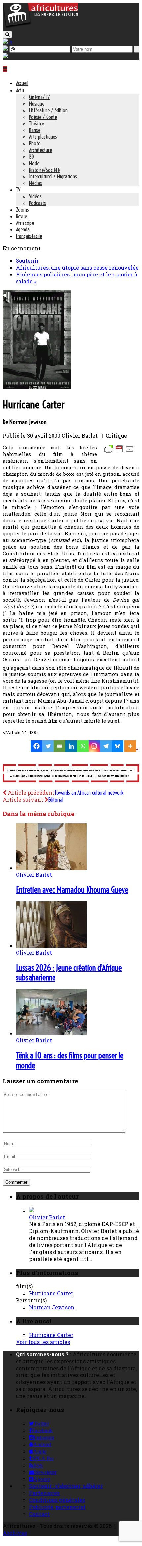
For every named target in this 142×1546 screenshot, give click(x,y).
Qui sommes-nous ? (42, 1354)
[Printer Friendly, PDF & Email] (120, 452)
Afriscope (25, 223)
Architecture (40, 150)
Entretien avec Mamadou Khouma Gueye (72, 890)
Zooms (22, 209)
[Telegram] (106, 746)
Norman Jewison (51, 1307)
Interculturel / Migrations (53, 176)
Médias (35, 183)
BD (31, 156)
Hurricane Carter (51, 1293)
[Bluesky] (117, 746)
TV (18, 189)
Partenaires (44, 1492)
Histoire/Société (44, 170)
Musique (36, 103)
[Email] (59, 746)
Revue (21, 216)
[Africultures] (40, 27)
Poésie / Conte (43, 117)
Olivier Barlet (34, 874)
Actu (20, 90)
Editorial (55, 799)
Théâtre (36, 123)
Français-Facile (29, 236)
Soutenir (27, 260)
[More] (131, 746)
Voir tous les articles (43, 1341)
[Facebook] (36, 746)
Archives (15, 1532)
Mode (34, 163)
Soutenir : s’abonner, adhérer (66, 1485)
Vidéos (35, 196)
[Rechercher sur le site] (7, 34)
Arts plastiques (43, 136)
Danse (34, 130)
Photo (35, 143)
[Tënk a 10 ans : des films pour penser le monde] (51, 1033)
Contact (39, 1513)
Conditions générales (57, 1499)
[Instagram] (94, 746)
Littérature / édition (48, 110)
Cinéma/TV (39, 97)
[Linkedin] (71, 746)
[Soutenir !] (71, 774)
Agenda (23, 229)
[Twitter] (48, 746)
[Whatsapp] (83, 746)
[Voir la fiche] (31, 1210)
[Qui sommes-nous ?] (5, 56)
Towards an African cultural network (88, 792)
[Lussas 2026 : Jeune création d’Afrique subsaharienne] (51, 945)
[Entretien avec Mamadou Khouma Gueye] (51, 867)
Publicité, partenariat (57, 1506)
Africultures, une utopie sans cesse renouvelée (77, 267)
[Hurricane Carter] (37, 387)
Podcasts (37, 203)
